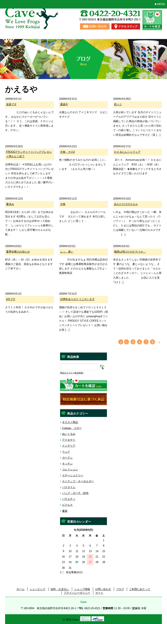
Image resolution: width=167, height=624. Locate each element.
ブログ (120, 589)
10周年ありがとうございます (77, 299)
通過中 (64, 104)
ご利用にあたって (139, 589)
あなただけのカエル (126, 204)
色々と (118, 104)
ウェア (66, 451)
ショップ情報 (82, 589)
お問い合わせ (103, 589)
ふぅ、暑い (66, 251)
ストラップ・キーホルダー (78, 481)
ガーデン (67, 457)
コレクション (70, 469)
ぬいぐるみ (68, 433)
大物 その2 (67, 151)
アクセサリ (68, 439)
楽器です (11, 104)
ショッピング (37, 589)
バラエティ (68, 498)
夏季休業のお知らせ (18, 251)
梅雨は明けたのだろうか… (130, 251)
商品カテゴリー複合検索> (72, 373)
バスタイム (68, 487)
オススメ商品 (70, 422)
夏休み (10, 204)
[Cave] (32, 25)
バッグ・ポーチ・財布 (75, 493)
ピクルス (67, 504)
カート (99, 592)
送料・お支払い (60, 589)
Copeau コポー (72, 428)
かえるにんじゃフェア (127, 151)
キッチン (67, 463)
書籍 (64, 510)
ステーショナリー (72, 475)
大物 (62, 204)
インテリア (68, 445)
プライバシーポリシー (77, 592)
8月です (10, 299)
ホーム (20, 589)
